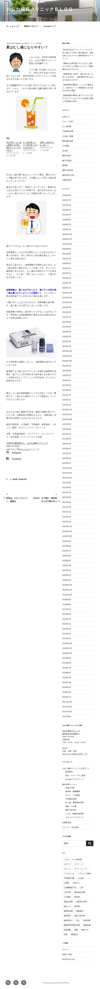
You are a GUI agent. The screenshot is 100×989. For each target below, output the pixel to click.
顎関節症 (74, 934)
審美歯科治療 (67, 141)
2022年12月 (67, 410)
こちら (26, 449)
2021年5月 (66, 502)
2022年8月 (66, 429)
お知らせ (66, 117)
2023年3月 (66, 395)
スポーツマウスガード (74, 817)
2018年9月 (66, 658)
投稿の (67, 954)
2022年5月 (66, 444)
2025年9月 (66, 249)
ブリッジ (67, 869)
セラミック (78, 864)
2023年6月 (66, 380)
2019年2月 (66, 634)
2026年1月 (66, 229)
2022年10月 (67, 419)
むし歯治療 (13, 479)
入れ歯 (80, 878)
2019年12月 (67, 585)
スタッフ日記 (67, 121)
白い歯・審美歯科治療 (74, 802)
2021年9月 (66, 483)
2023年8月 (66, 371)
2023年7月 (66, 375)
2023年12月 (67, 351)
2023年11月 (67, 356)
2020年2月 (66, 575)
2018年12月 (67, 643)
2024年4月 (66, 332)
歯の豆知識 (66, 160)
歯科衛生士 (68, 920)
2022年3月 (66, 453)
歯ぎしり (67, 906)
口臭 (81, 887)
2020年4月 (66, 565)
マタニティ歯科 (84, 873)
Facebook (16, 459)
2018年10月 (67, 653)
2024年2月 (66, 341)
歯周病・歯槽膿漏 (72, 791)
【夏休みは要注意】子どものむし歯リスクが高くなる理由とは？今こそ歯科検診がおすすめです (77, 66)
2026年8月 (66, 195)
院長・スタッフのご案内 (75, 775)
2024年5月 (66, 327)
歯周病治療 (68, 911)
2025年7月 (66, 259)
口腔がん (76, 883)
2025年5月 (66, 268)
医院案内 (69, 772)
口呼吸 (66, 883)
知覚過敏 (67, 930)
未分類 (65, 151)
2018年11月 (67, 648)
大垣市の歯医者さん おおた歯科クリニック (27, 443)
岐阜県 (77, 897)
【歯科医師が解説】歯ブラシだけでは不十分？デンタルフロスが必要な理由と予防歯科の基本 (77, 98)
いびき (66, 859)
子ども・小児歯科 (72, 795)
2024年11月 (67, 297)
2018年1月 (66, 697)
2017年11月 (67, 707)
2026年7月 (66, 200)
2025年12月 (67, 234)
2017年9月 (66, 716)
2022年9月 (66, 424)
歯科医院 (67, 916)
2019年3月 (66, 629)
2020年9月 (66, 541)
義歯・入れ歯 (70, 806)
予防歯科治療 (22, 479)
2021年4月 (66, 507)
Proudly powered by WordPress (56, 983)
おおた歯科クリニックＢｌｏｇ (39, 9)
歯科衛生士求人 (68, 175)
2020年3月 (66, 570)
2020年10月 (67, 536)
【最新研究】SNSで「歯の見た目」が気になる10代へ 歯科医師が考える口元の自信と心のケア (77, 77)
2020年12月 (67, 526)
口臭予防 (67, 892)
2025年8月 (66, 254)
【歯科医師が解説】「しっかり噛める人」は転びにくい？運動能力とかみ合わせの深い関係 (77, 88)
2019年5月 (66, 619)
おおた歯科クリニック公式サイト (76, 768)
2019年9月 (66, 599)
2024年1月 (66, 346)
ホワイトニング (80, 869)
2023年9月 (66, 366)
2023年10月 (67, 361)
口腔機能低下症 (70, 887)
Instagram (16, 452)
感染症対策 (68, 902)
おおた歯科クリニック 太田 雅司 (31, 43)
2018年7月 (66, 668)
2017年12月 (67, 702)
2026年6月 (66, 205)
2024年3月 (66, 336)
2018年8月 (66, 663)
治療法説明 (66, 180)
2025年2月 (66, 283)
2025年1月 (66, 288)
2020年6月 (66, 556)
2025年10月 (67, 244)
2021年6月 (66, 497)
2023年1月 (66, 405)
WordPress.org (68, 959)
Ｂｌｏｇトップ (12, 26)
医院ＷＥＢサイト (31, 26)
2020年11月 (67, 531)
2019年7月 (66, 609)
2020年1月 (66, 580)
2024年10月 (67, 302)
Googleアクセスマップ (74, 779)
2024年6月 (66, 322)
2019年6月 (66, 614)
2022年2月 (66, 458)
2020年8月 (66, 546)
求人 (78, 920)
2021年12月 (67, 468)
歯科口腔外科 (67, 170)
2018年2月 (66, 692)
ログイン (66, 949)
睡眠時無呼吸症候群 (72, 925)
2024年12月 (67, 293)
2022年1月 (66, 463)
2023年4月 (66, 390)
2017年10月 (67, 711)
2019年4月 (66, 624)
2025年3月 (66, 278)
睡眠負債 (87, 925)
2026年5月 (66, 210)
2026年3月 (66, 220)
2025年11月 (67, 239)
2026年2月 (66, 224)
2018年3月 (66, 687)
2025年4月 (66, 273)
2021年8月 (66, 487)
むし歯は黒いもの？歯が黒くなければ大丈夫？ (30, 145)
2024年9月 (66, 307)
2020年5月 (66, 561)
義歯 (76, 930)
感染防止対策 (81, 902)
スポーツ (67, 864)
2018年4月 (66, 682)
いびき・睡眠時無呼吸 (74, 814)
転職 (65, 934)
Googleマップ (50, 26)
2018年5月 (66, 677)
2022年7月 (66, 434)
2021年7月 (66, 492)
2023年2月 (66, 400)
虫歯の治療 (69, 788)
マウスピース (69, 873)
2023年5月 (66, 385)
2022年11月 (67, 414)
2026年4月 (66, 215)
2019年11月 (67, 590)
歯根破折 (79, 911)
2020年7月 (66, 551)
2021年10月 (67, 478)
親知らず (85, 930)
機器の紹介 (66, 155)
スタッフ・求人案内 (70, 827)
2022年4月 (66, 448)
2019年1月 (66, 638)
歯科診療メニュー (69, 784)
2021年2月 (66, 517)
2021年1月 (66, 522)
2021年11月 (67, 473)
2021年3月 (66, 512)
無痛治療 (86, 920)
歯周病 (65, 165)
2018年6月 (66, 673)
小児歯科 (66, 146)
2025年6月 (66, 263)
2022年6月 (66, 439)
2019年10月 (67, 595)
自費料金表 (66, 822)
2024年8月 (66, 312)
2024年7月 (66, 317)
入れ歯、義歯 (67, 136)
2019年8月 (66, 604)
